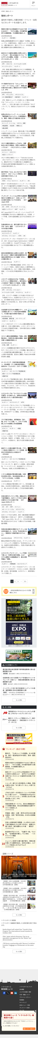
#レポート (5, 38)
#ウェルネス (9, 94)
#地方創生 (12, 38)
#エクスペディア (6, 233)
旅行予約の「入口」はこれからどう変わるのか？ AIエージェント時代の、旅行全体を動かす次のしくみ (14, 174)
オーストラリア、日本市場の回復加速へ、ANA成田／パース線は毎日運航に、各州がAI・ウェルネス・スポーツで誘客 (14, 364)
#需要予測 (5, 376)
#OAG (3, 181)
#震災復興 (5, 128)
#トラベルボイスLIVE (20, 64)
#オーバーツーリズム (8, 509)
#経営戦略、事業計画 (8, 318)
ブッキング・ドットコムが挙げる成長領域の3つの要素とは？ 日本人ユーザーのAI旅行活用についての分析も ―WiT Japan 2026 (14, 199)
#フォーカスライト (12, 181)
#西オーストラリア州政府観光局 (11, 373)
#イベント (5, 152)
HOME (3, 11)
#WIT (16, 209)
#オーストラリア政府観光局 (17, 371)
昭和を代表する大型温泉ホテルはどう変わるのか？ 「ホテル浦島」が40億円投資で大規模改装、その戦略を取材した (14, 31)
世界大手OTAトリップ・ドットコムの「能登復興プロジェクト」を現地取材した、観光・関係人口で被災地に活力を (14, 116)
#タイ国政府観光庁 (7, 97)
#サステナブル (19, 94)
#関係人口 (19, 125)
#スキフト (5, 428)
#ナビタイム (19, 292)
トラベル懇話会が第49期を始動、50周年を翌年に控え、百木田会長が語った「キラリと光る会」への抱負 (13, 476)
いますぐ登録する (30, 1029)
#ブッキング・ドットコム (18, 207)
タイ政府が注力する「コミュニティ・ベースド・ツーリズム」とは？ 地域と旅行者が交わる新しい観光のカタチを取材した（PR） (14, 87)
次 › (25, 581)
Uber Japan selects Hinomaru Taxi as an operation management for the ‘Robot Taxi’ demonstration (17, 938)
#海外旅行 (17, 97)
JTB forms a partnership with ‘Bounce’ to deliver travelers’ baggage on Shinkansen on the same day (19, 945)
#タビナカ (9, 64)
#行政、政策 (5, 345)
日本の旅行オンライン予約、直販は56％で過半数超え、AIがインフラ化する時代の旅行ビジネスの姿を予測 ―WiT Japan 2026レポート (14, 499)
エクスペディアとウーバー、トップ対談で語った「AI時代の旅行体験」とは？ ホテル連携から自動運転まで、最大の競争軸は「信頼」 (14, 556)
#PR (3, 64)
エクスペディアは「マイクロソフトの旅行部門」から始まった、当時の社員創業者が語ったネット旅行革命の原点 (14, 395)
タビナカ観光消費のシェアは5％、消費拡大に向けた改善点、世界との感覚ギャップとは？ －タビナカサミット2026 (14, 145)
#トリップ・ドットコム (8, 123)
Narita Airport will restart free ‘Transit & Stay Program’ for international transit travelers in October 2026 (17, 931)
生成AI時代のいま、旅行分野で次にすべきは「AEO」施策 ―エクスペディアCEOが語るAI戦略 (14, 226)
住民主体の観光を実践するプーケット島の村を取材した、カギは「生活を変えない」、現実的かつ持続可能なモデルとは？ (14, 532)
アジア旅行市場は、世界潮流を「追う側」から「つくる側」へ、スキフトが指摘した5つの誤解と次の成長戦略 (14, 421)
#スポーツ (5, 321)
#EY (7, 507)
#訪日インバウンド (7, 154)
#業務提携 (12, 564)
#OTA (7, 207)
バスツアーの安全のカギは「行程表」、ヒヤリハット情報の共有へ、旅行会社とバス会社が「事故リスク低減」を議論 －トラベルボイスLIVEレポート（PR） (14, 282)
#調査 (19, 428)
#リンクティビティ (7, 66)
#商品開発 (5, 125)
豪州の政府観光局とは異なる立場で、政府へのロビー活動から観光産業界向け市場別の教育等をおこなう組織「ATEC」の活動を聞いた (14, 256)
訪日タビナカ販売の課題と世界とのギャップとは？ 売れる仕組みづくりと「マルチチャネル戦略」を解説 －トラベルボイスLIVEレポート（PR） (14, 56)
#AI (29, 181)
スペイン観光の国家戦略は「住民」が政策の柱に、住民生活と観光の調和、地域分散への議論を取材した (14, 338)
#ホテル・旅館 (21, 123)
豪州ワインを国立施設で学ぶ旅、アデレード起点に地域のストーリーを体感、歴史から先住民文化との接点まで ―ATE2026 (14, 451)
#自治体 (12, 125)
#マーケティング (20, 318)
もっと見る (19, 700)
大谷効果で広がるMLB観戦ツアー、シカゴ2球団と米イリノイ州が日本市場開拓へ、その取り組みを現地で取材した (14, 312)
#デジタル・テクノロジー (9, 236)
